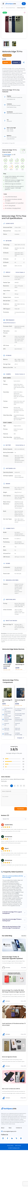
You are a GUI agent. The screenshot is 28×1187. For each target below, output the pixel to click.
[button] (14, 877)
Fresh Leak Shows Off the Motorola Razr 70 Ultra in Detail (14, 1024)
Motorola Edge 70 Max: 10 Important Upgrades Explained (12, 957)
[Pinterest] (21, 1138)
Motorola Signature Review (9, 1057)
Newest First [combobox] (6, 819)
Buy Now (6, 62)
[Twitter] (16, 1138)
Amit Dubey (7, 154)
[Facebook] (7, 1138)
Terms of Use (18, 1145)
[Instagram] (3, 1138)
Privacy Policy (10, 1145)
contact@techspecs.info (9, 1131)
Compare (15, 62)
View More (23, 935)
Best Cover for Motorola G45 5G (11, 1088)
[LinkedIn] (12, 1138)
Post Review (20, 809)
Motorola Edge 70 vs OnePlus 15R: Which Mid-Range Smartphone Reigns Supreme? (13, 991)
